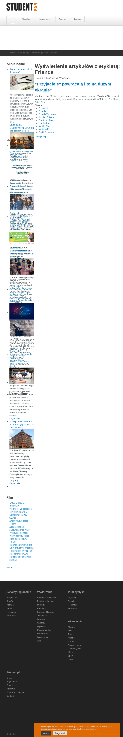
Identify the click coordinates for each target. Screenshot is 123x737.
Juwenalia (42, 615)
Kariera (62, 19)
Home (12, 52)
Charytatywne (74, 648)
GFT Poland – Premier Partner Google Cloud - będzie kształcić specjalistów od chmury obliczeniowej (20, 295)
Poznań (10, 605)
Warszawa (11, 615)
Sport (70, 656)
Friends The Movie (47, 114)
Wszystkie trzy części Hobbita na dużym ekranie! (19, 539)
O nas (9, 678)
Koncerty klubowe (45, 612)
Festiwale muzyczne (46, 597)
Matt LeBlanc (45, 126)
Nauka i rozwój (75, 645)
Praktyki (10, 685)
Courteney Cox (46, 120)
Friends (42, 111)
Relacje (71, 601)
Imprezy (41, 605)
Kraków (10, 601)
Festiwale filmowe (45, 601)
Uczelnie (26, 19)
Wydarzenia (42, 637)
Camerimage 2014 (39, 52)
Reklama (10, 689)
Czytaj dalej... (41, 136)
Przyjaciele (44, 108)
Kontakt (77, 19)
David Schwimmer (47, 132)
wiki (39, 641)
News (70, 659)
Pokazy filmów (44, 630)
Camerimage (23, 52)
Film (43, 102)
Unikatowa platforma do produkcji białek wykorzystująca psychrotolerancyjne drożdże (20, 360)
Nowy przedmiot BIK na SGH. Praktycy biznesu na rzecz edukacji (21, 424)
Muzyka (71, 627)
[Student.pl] (21, 8)
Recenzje (72, 605)
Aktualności (45, 19)
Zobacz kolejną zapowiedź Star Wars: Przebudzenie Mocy (19, 530)
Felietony (72, 608)
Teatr (70, 634)
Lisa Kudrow (44, 123)
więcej (9, 567)
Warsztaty (41, 619)
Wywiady (72, 597)
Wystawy (41, 626)
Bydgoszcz (11, 597)
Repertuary (42, 633)
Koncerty (41, 608)
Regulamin (11, 681)
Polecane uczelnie (15, 692)
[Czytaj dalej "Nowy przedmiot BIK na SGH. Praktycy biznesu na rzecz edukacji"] (21, 439)
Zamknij (46, 733)
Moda (70, 652)
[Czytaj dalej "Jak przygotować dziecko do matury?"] (22, 82)
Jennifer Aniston (46, 117)
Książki (71, 638)
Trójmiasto (11, 612)
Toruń (9, 608)
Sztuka (71, 641)
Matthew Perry (45, 129)
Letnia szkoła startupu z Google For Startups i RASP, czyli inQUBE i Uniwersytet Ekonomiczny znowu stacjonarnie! (21, 222)
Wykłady (41, 623)
